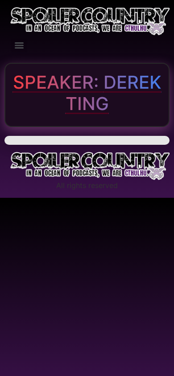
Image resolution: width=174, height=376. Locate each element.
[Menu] (19, 45)
